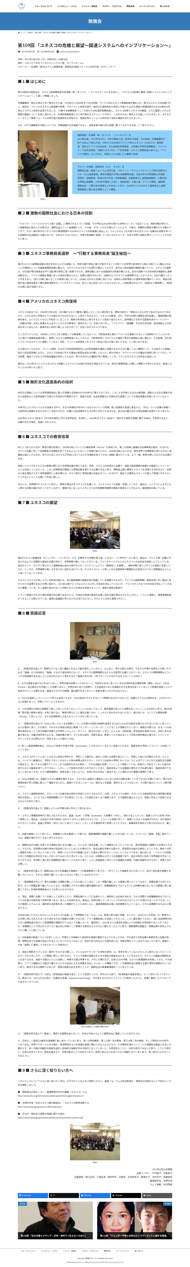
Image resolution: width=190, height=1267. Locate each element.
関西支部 (107, 1251)
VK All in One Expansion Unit (113, 1262)
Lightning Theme (94, 1262)
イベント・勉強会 (69, 1251)
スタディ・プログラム (90, 1251)
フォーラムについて (27, 1251)
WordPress (80, 1262)
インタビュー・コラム (49, 1251)
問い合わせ (139, 1251)
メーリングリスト (122, 1251)
